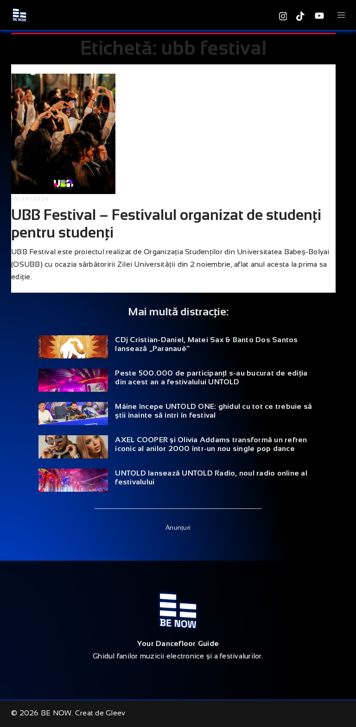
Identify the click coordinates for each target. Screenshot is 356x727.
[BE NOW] (19, 15)
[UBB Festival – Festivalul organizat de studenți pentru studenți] (63, 134)
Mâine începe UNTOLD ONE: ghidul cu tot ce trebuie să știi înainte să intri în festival (213, 410)
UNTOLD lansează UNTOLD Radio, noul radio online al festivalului (211, 477)
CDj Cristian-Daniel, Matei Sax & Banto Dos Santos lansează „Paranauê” (206, 344)
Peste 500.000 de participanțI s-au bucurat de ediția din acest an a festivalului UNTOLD (211, 377)
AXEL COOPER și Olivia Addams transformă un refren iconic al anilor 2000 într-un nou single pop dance (211, 444)
